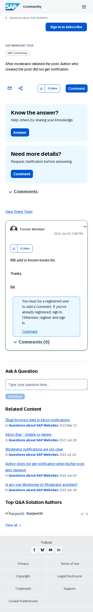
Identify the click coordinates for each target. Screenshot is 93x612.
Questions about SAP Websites (28, 18)
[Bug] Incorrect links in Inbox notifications (37, 420)
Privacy (23, 564)
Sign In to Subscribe (66, 27)
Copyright (23, 576)
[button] (41, 89)
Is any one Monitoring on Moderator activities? (41, 485)
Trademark (23, 588)
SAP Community (17, 53)
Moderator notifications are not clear (34, 449)
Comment (76, 88)
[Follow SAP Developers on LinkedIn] (58, 550)
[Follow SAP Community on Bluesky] (42, 550)
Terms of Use (69, 564)
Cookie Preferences (23, 601)
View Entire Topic (19, 212)
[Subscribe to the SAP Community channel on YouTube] (50, 550)
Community (32, 6)
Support (70, 588)
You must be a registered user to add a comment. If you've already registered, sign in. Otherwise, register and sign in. (45, 312)
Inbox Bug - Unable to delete (28, 434)
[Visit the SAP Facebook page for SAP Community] (34, 550)
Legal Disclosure (70, 576)
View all (11, 525)
